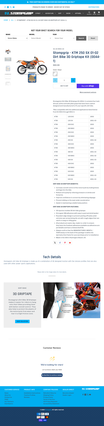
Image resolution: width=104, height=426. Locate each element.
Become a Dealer (68, 393)
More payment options (88, 92)
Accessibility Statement (51, 404)
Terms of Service (49, 399)
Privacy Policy (48, 397)
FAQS (6, 399)
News (6, 393)
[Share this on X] (55, 243)
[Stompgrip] (19, 13)
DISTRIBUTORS (93, 7)
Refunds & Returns (49, 393)
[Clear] (55, 74)
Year (55, 34)
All (12, 20)
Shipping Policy (48, 395)
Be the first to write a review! (52, 375)
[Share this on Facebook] (60, 243)
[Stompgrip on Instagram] (8, 7)
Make (8, 34)
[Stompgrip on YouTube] (14, 7)
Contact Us (8, 397)
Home (6, 20)
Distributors (9, 404)
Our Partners (9, 401)
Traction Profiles (29, 395)
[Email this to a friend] (70, 243)
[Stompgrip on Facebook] (5, 7)
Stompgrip (48, 409)
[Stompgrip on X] (11, 7)
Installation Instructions (32, 393)
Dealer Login (67, 395)
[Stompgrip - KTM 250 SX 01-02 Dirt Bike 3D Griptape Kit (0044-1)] (32, 66)
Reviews (27, 397)
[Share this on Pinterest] (65, 243)
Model (32, 34)
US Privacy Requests (50, 401)
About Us (8, 395)
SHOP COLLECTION (22, 321)
